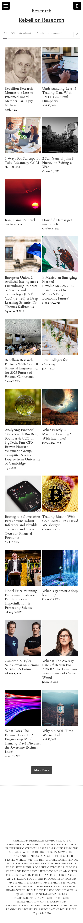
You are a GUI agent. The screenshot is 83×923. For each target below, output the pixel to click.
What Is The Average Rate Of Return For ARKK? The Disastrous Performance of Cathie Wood (59, 669)
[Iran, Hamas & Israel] (23, 197)
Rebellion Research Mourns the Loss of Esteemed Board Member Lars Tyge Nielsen (19, 97)
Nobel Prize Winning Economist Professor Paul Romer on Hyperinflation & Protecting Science (21, 599)
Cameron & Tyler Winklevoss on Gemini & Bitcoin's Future (22, 665)
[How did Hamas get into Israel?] (60, 197)
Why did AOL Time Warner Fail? (57, 733)
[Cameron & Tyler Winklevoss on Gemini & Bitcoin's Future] (23, 638)
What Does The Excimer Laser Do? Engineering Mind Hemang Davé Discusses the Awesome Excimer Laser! (23, 741)
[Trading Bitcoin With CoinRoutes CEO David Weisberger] (60, 494)
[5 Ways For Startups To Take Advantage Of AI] (23, 135)
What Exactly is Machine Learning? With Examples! (56, 434)
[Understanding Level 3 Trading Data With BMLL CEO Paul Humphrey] (60, 65)
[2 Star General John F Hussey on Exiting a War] (60, 135)
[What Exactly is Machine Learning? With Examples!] (60, 407)
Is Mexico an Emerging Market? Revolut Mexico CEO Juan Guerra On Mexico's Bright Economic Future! (59, 288)
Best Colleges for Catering (55, 362)
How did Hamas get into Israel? (57, 222)
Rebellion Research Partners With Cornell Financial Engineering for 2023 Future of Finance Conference (21, 368)
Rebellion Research (41, 19)
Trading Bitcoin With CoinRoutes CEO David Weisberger (60, 520)
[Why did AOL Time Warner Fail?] (60, 708)
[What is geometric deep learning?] (60, 568)
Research (41, 10)
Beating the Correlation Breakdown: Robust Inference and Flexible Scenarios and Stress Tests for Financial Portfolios (22, 527)
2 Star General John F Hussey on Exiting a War (58, 162)
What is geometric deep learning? (60, 593)
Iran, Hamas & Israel (20, 220)
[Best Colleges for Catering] (60, 337)
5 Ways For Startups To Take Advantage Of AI (22, 160)
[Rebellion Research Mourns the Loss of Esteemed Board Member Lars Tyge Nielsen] (23, 65)
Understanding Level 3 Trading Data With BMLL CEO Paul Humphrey (59, 95)
